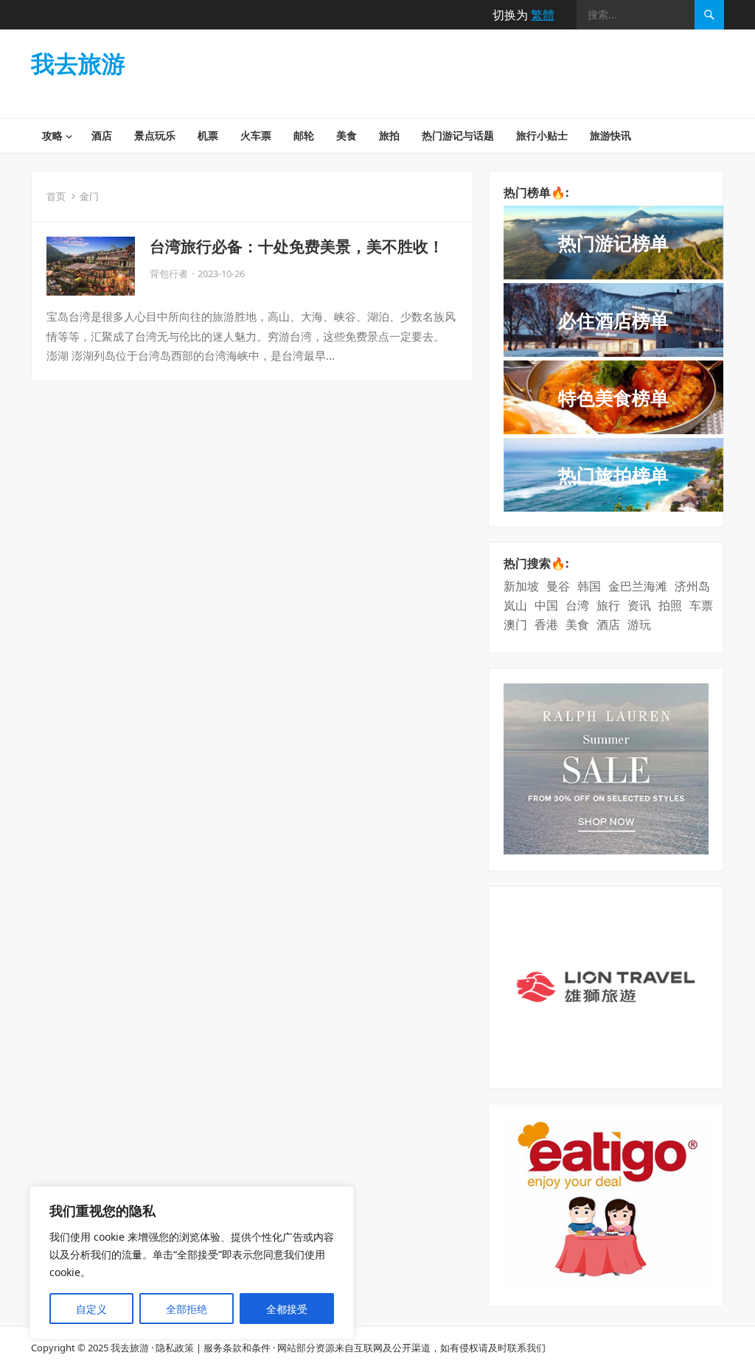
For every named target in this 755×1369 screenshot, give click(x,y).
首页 (56, 196)
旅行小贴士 (542, 135)
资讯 (639, 605)
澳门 (515, 624)
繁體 (542, 15)
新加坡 (521, 586)
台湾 (577, 605)
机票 (208, 135)
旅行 (608, 605)
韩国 (589, 586)
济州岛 (692, 586)
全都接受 (286, 1309)
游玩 (639, 624)
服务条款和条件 (237, 1347)
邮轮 (303, 135)
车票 (701, 605)
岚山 (515, 605)
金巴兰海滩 (637, 586)
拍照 (670, 605)
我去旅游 (78, 63)
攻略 (52, 135)
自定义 (91, 1309)
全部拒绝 (186, 1309)
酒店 (101, 135)
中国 (546, 605)
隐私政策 (175, 1347)
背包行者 (169, 273)
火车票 (255, 135)
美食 (346, 135)
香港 (546, 624)
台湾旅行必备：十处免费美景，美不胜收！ (297, 246)
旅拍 (389, 135)
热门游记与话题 (458, 135)
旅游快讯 (610, 135)
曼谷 (558, 586)
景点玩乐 (154, 135)
